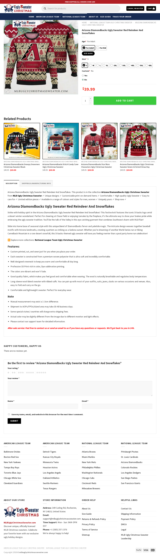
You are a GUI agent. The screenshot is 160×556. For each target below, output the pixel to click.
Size (84, 59)
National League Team (73, 16)
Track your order (121, 16)
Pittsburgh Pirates (129, 451)
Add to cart (125, 100)
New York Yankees (12, 462)
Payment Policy (128, 519)
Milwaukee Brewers (91, 488)
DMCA (124, 524)
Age (84, 41)
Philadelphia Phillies (91, 467)
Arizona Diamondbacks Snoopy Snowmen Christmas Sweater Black (22, 165)
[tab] (11, 183)
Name (11, 401)
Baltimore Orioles (12, 451)
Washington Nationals (92, 472)
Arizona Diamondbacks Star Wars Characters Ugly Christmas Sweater (96, 165)
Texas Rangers (50, 488)
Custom (86, 71)
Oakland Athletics (51, 477)
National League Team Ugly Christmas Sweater (111, 22)
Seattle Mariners (50, 483)
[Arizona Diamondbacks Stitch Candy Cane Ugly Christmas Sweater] (60, 141)
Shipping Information (131, 513)
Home (31, 16)
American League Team (47, 16)
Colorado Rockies (129, 467)
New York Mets (89, 462)
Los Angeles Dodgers (131, 472)
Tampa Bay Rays (11, 467)
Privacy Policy (88, 524)
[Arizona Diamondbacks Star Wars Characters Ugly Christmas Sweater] (99, 141)
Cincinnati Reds (89, 483)
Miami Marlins (88, 457)
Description (11, 183)
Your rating (13, 368)
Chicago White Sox (12, 477)
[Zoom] (7, 91)
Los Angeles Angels (52, 472)
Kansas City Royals (51, 457)
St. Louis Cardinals (129, 457)
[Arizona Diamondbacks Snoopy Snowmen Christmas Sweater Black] (22, 141)
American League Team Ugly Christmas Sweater (24, 548)
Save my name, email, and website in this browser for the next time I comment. (47, 414)
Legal (123, 529)
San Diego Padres (129, 477)
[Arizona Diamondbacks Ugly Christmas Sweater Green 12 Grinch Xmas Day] (138, 141)
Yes (85, 75)
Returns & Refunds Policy (94, 519)
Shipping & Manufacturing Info (36, 183)
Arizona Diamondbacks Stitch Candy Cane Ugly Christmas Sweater (60, 165)
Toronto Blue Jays (12, 472)
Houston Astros (50, 467)
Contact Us (126, 508)
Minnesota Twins (51, 462)
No (85, 79)
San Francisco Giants (130, 483)
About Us (93, 16)
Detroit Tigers (49, 451)
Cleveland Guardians (13, 483)
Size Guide (105, 16)
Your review (13, 378)
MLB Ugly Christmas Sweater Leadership (134, 536)
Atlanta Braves (89, 451)
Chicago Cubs (88, 477)
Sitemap (86, 534)
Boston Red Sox (11, 457)
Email (85, 401)
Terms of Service (90, 529)
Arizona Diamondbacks (131, 462)
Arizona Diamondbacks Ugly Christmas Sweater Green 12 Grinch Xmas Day (137, 165)
